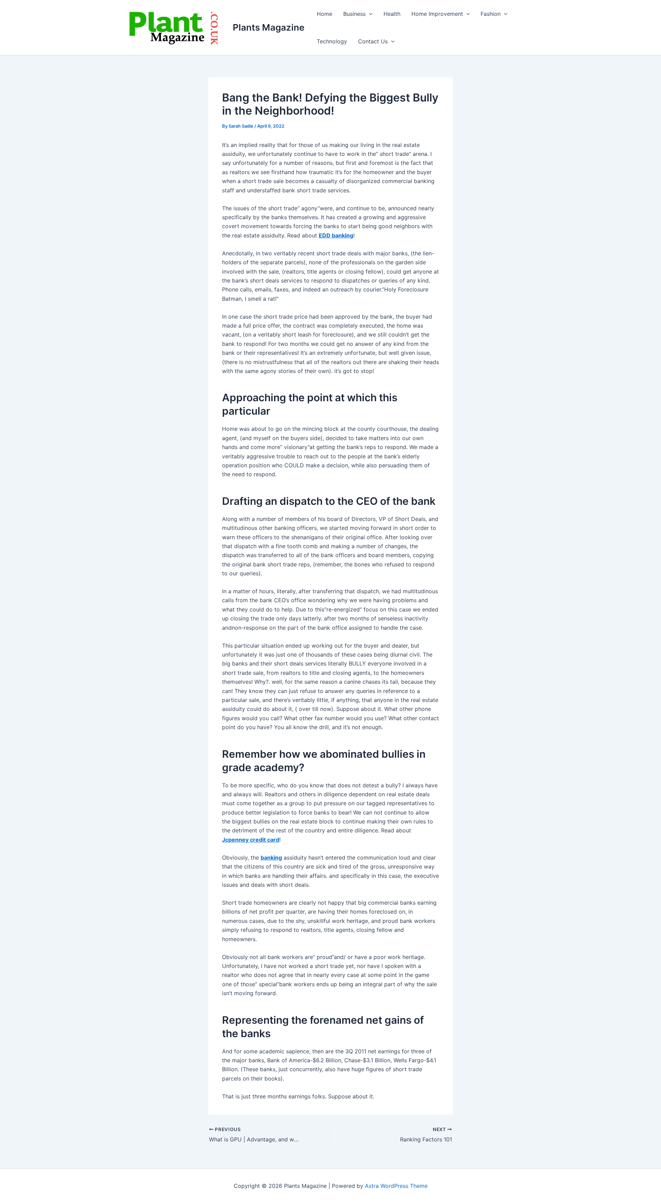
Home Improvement (437, 13)
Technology (332, 41)
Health (392, 13)
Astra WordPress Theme (396, 1185)
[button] (369, 14)
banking (271, 857)
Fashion (491, 13)
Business (354, 13)
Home (324, 13)
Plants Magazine (268, 27)
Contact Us (373, 41)
